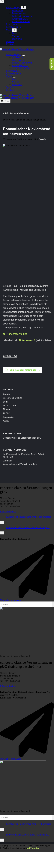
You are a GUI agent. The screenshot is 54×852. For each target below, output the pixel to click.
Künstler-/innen (13, 516)
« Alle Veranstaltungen (16, 113)
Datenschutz (22, 527)
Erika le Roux (10, 355)
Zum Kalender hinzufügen (23, 369)
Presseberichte (19, 60)
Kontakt (10, 90)
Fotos (14, 79)
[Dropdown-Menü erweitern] (23, 55)
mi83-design (33, 848)
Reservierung (12, 71)
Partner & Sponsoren (22, 62)
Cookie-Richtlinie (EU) (39, 527)
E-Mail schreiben (8, 511)
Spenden (10, 87)
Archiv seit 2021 (20, 65)
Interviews (17, 84)
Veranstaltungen (13, 54)
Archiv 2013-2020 (21, 68)
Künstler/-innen (13, 73)
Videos (15, 81)
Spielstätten (17, 57)
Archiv (6, 420)
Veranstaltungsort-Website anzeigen (20, 464)
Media (9, 76)
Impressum (11, 527)
